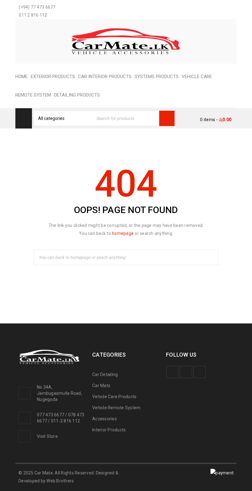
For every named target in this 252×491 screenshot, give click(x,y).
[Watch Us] (186, 372)
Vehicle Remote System (116, 407)
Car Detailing (105, 374)
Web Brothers (60, 480)
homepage (123, 233)
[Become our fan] (172, 372)
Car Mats (101, 385)
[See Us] (199, 372)
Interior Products (109, 429)
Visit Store (47, 436)
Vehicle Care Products (114, 396)
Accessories (104, 418)
